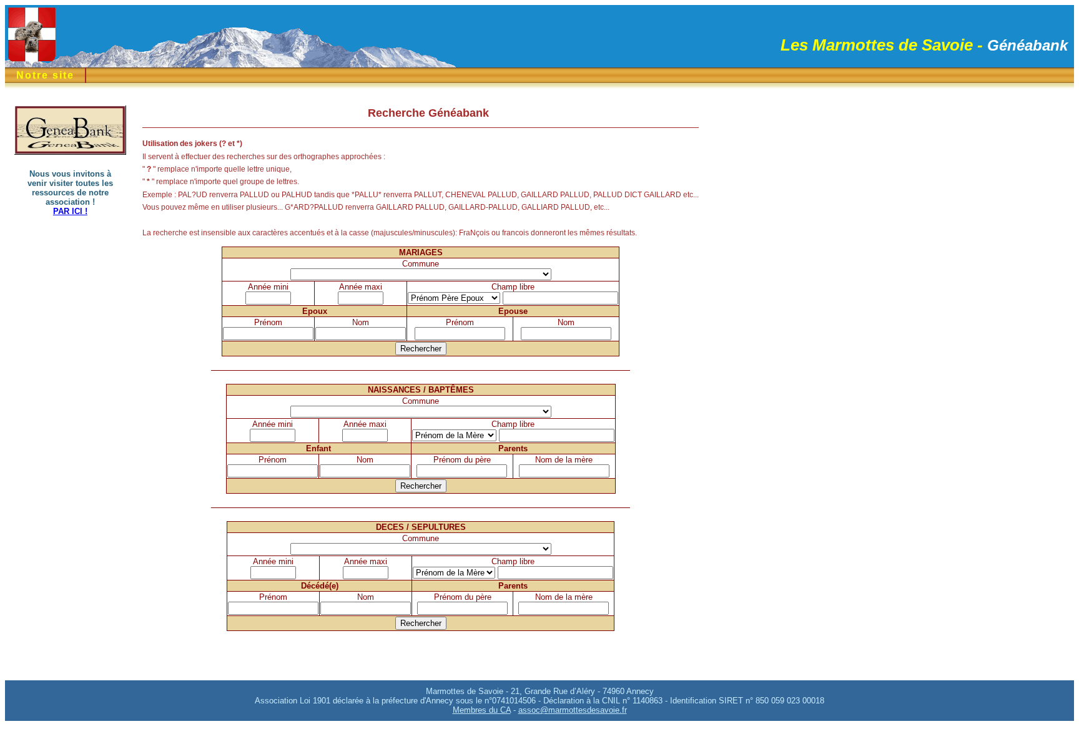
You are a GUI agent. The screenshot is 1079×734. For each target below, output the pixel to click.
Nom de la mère (564, 459)
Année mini (268, 286)
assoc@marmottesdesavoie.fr (572, 710)
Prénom (268, 322)
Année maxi (360, 286)
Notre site (45, 75)
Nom (360, 322)
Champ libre (513, 286)
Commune (420, 263)
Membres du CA (482, 710)
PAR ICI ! (70, 211)
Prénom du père (462, 459)
